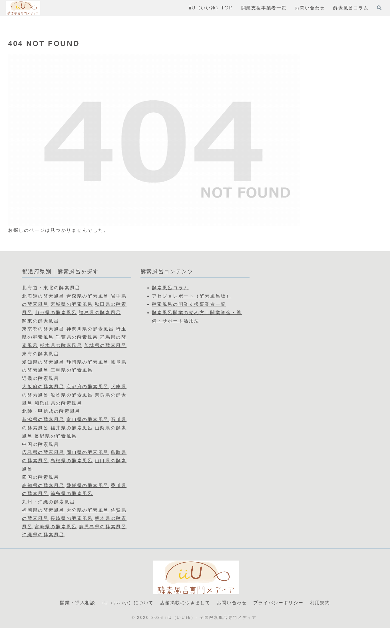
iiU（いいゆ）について (128, 602)
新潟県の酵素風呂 (43, 419)
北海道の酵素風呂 (43, 296)
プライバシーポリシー (278, 602)
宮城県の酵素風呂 (72, 304)
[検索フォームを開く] (379, 7)
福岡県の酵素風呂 (43, 510)
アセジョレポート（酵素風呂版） (191, 296)
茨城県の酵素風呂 (105, 345)
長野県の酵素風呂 (56, 436)
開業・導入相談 (77, 602)
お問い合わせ (232, 602)
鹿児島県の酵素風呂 (102, 526)
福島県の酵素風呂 (100, 312)
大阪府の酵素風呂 (43, 386)
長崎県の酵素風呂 (72, 518)
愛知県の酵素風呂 (43, 362)
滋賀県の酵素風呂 (72, 394)
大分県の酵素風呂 (88, 510)
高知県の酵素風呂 (43, 485)
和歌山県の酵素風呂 (58, 403)
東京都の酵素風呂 (43, 328)
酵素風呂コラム (170, 287)
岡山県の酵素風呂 (88, 452)
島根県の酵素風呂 (72, 460)
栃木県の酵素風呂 (61, 345)
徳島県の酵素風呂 (72, 493)
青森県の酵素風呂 (88, 296)
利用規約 (320, 602)
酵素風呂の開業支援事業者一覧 (189, 304)
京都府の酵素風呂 (88, 386)
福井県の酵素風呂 (72, 427)
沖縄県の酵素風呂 (43, 534)
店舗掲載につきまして (185, 602)
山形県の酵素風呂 (56, 312)
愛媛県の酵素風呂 (88, 485)
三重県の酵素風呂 (72, 370)
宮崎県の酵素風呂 (56, 526)
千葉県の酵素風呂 (77, 337)
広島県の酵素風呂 (43, 452)
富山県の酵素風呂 (88, 419)
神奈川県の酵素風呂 (90, 328)
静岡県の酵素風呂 (88, 362)
